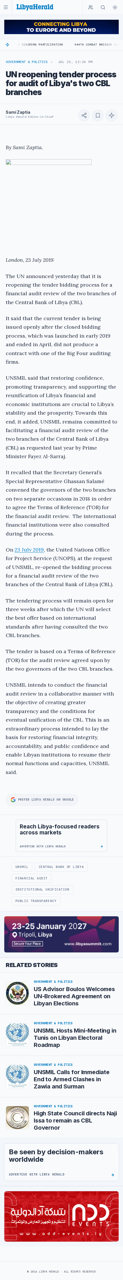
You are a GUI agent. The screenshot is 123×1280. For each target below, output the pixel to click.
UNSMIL (21, 867)
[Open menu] (6, 7)
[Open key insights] (111, 115)
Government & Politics (27, 62)
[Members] (90, 7)
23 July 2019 (29, 549)
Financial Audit (31, 878)
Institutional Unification (42, 889)
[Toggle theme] (115, 7)
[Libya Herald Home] (35, 7)
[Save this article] (98, 115)
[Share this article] (84, 115)
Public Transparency (35, 901)
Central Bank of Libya (61, 867)
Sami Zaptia (18, 112)
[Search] (103, 7)
